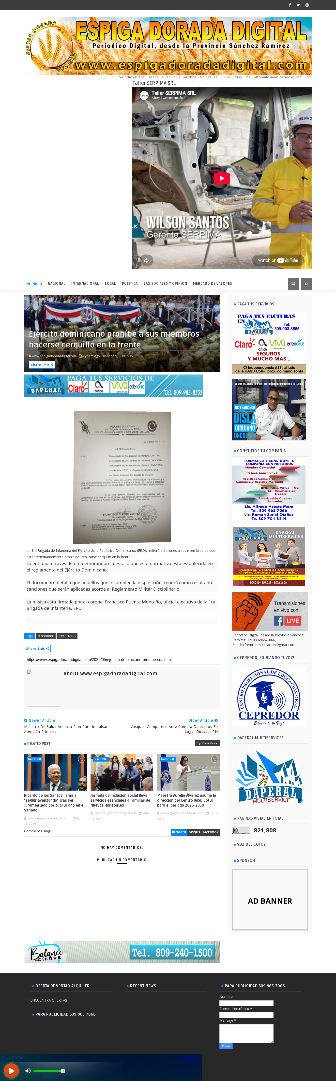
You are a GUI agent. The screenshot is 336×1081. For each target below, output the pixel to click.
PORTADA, (126, 356)
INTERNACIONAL (85, 284)
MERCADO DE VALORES (212, 284)
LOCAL (110, 284)
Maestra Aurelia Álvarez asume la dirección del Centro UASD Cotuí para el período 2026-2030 (186, 800)
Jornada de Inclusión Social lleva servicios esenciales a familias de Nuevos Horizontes (120, 800)
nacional (35, 759)
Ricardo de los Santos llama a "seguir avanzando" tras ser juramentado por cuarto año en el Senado (54, 803)
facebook (210, 832)
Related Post (38, 743)
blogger (179, 832)
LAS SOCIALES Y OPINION (165, 284)
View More (209, 743)
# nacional (46, 635)
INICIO (36, 283)
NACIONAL (56, 284)
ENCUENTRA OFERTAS (48, 1000)
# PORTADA (67, 635)
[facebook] (289, 5)
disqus (194, 832)
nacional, (111, 356)
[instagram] (307, 5)
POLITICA (130, 284)
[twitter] (298, 5)
